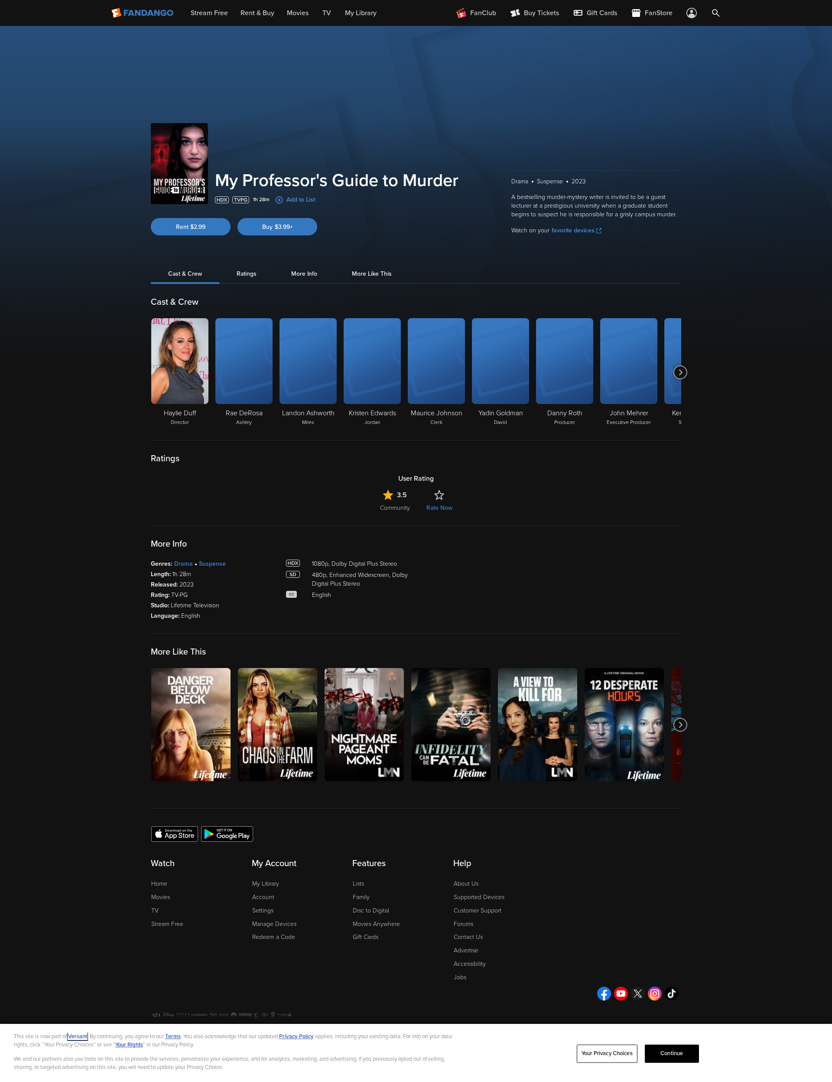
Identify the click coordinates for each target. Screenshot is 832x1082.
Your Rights (129, 1044)
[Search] (716, 13)
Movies (160, 897)
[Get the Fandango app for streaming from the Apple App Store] (174, 833)
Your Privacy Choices (607, 1053)
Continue (671, 1053)
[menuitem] (595, 13)
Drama (183, 563)
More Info (304, 273)
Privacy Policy (296, 1036)
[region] (416, 1053)
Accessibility (470, 964)
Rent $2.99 (190, 227)
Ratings (247, 273)
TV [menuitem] (326, 13)
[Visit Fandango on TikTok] (671, 993)
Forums (463, 924)
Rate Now (439, 508)
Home (159, 883)
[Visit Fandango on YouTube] (621, 993)
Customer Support (477, 910)
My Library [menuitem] (361, 13)
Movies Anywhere (376, 924)
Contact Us (468, 937)
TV (155, 910)
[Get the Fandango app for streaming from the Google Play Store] (227, 833)
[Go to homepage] (143, 13)
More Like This (372, 273)
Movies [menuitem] (298, 13)
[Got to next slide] (680, 372)
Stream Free (167, 924)
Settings (262, 910)
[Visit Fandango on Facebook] (604, 993)
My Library (265, 883)
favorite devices (573, 230)
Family (361, 897)
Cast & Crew (185, 273)
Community (395, 508)
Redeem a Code (273, 937)
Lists (358, 883)
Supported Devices (479, 897)
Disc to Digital (371, 910)
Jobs (460, 977)
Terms (173, 1036)
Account (263, 897)
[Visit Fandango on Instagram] (654, 993)
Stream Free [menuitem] (209, 13)
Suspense (212, 563)
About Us (466, 883)
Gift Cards (365, 937)
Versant (77, 1036)
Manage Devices (274, 924)
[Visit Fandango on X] (637, 993)
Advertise (466, 950)
